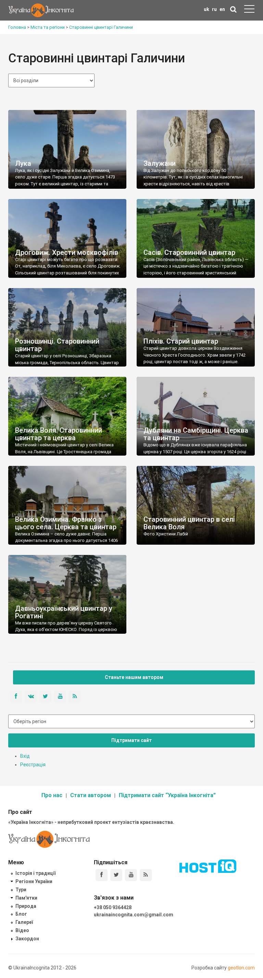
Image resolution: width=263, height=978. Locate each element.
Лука (23, 163)
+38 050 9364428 (113, 907)
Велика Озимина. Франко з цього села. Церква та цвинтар (65, 523)
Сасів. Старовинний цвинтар (189, 252)
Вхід (25, 756)
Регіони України (33, 881)
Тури (20, 889)
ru (214, 9)
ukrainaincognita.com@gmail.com (133, 914)
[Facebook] (102, 875)
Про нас (51, 795)
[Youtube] (131, 875)
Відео (22, 930)
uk (206, 9)
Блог (21, 914)
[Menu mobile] (249, 10)
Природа (25, 906)
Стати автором (90, 795)
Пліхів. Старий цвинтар (180, 341)
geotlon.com (241, 967)
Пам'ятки (26, 898)
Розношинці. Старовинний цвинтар (57, 345)
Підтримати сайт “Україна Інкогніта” (167, 795)
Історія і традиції (35, 873)
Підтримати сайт (131, 740)
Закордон (27, 938)
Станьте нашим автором (134, 677)
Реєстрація (33, 764)
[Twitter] (116, 875)
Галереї (24, 922)
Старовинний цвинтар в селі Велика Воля (189, 523)
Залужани (159, 163)
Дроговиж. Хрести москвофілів (66, 252)
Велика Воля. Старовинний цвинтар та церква (58, 434)
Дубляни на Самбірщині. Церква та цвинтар (195, 434)
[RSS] (146, 875)
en (222, 9)
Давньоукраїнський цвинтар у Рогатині (63, 612)
